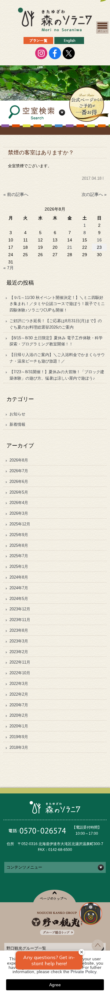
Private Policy (83, 971)
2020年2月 (18, 715)
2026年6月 (18, 481)
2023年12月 (19, 609)
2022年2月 (18, 694)
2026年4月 (18, 502)
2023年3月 (18, 641)
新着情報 (17, 424)
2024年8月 (18, 577)
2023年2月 (18, 651)
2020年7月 (18, 705)
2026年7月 (18, 471)
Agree (55, 984)
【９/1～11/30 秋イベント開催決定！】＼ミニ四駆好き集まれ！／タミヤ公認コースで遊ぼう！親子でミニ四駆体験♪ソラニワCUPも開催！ (57, 304)
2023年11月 (19, 619)
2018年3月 (18, 747)
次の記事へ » (94, 194)
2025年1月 (18, 566)
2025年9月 (18, 534)
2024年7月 (18, 588)
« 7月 (8, 267)
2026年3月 (18, 513)
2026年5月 (18, 492)
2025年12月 (19, 524)
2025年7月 (18, 556)
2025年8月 (18, 545)
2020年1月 (18, 726)
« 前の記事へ (15, 194)
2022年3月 (18, 683)
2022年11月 (19, 662)
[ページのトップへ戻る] (97, 949)
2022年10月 (19, 673)
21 (69, 247)
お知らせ (17, 414)
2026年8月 (18, 460)
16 (99, 239)
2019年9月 (18, 736)
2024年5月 (18, 598)
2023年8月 (18, 630)
